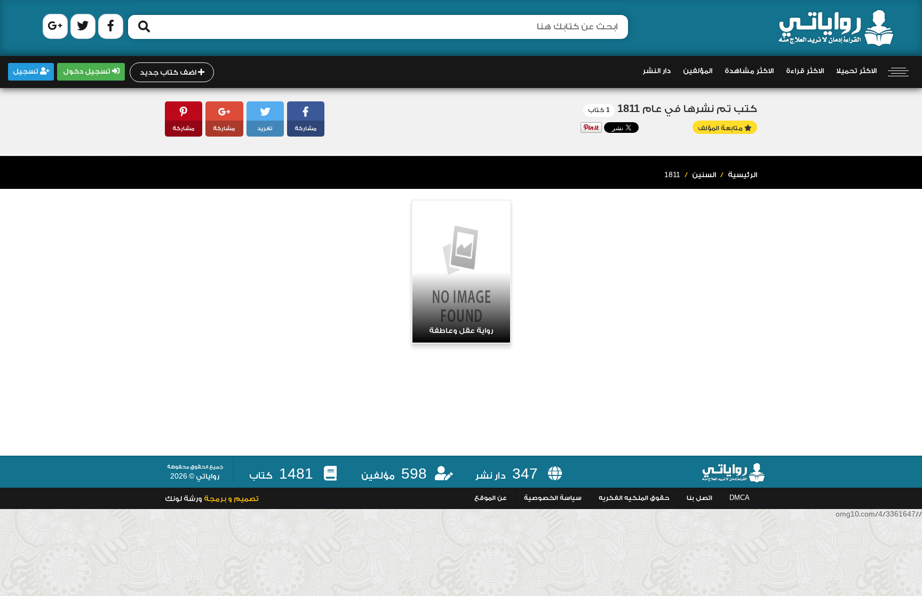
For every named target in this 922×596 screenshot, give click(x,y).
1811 (672, 175)
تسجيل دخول (87, 71)
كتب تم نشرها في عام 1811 (687, 109)
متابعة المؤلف (721, 128)
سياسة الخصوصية (553, 498)
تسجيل (26, 71)
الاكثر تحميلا (856, 71)
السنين (704, 175)
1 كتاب (599, 110)
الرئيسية (742, 175)
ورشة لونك (183, 499)
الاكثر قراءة (805, 71)
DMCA (739, 498)
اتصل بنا (699, 498)
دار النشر (656, 71)
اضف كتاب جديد (169, 72)
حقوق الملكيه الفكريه (634, 498)
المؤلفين (697, 71)
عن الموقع (490, 498)
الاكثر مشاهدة (749, 71)
